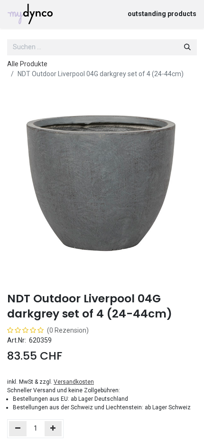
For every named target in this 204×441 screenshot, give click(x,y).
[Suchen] (187, 47)
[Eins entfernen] (18, 428)
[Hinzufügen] (53, 428)
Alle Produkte (27, 64)
